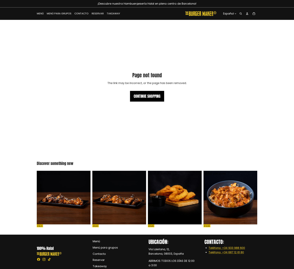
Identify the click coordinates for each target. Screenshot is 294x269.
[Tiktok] (49, 259)
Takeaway (100, 266)
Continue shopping (147, 96)
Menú (96, 241)
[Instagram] (44, 259)
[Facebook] (38, 259)
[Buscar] (240, 13)
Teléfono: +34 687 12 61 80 (226, 252)
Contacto (99, 254)
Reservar (99, 260)
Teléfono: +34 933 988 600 (227, 248)
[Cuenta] (247, 13)
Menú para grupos (105, 247)
